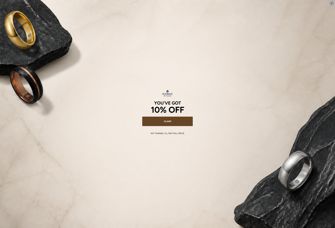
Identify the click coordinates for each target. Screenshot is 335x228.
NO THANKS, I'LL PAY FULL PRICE (167, 133)
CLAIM (167, 121)
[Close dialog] (331, 3)
